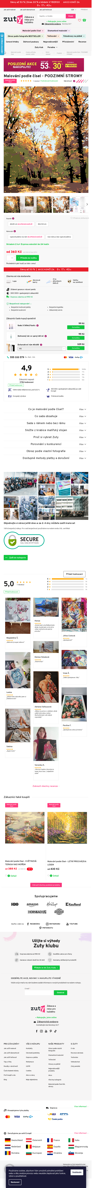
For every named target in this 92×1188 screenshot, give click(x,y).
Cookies (28, 1071)
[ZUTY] (45, 1009)
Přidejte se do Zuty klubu (44, 967)
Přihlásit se (59, 992)
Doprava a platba (31, 1057)
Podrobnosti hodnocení (48, 81)
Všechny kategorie (54, 1080)
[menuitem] (32, 31)
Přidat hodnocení (14, 385)
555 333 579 (16, 357)
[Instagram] (40, 1031)
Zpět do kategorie (16, 557)
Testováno (73, 1057)
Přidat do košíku (26, 258)
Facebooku (34, 924)
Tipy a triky (7, 1062)
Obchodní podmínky (32, 1053)
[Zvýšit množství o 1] (14, 256)
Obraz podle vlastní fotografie (54, 1049)
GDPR (27, 1066)
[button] (73, 574)
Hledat (69, 16)
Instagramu (53, 924)
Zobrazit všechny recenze (44, 786)
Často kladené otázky (10, 1071)
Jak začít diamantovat (26, 10)
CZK (71, 10)
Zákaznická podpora (52, 24)
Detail (13, 875)
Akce (49, 1075)
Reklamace (29, 1062)
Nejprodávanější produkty (53, 1069)
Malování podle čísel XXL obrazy (56, 1085)
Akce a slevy (29, 1075)
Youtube (73, 924)
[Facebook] (35, 1031)
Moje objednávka (31, 1080)
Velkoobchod (74, 1062)
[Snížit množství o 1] (14, 259)
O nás (72, 1048)
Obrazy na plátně (53, 1064)
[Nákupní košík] (84, 20)
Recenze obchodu (76, 1053)
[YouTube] (45, 1031)
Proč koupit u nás (9, 1075)
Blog (4, 1080)
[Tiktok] (54, 1031)
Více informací (79, 1106)
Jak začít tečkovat (44, 10)
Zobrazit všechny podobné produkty (45, 885)
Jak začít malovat (8, 10)
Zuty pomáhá (74, 1066)
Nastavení (14, 1182)
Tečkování (51, 1060)
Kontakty (28, 1048)
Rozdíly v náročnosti (10, 1066)
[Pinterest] (49, 1031)
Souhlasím (76, 1172)
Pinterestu (47, 928)
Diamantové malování (55, 1055)
